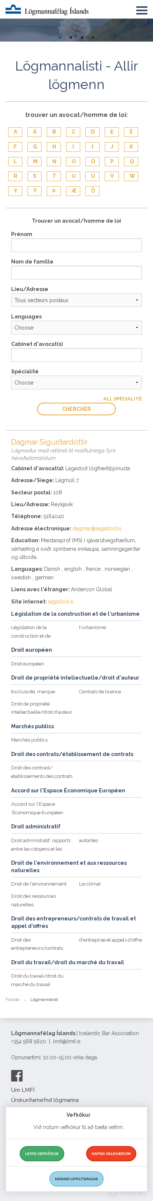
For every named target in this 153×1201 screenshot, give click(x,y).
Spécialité (25, 371)
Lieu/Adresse (29, 289)
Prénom (21, 234)
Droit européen (27, 664)
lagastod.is (61, 602)
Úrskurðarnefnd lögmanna (45, 1100)
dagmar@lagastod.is (96, 528)
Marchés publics (29, 740)
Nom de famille (32, 262)
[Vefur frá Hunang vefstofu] (127, 1194)
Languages (26, 317)
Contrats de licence (100, 691)
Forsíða (12, 999)
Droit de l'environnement (38, 884)
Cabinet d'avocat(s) (37, 344)
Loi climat (90, 884)
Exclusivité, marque (33, 691)
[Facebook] (17, 1075)
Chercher (76, 409)
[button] (141, 8)
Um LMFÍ (23, 1090)
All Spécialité (122, 399)
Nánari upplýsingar (76, 1179)
